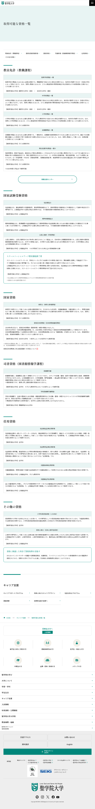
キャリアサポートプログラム (13, 593)
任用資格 (85, 53)
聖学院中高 (31, 760)
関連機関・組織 (8, 722)
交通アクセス (25, 737)
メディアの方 (76, 666)
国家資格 (46, 53)
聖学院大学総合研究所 (79, 762)
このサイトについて (60, 772)
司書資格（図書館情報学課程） (65, 53)
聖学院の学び (7, 674)
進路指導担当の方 (47, 649)
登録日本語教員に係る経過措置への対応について (20, 349)
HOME (8, 618)
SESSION (7, 728)
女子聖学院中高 (32, 762)
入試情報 (5, 704)
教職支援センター (47, 179)
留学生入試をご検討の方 (18, 649)
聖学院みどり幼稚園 (79, 760)
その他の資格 (9, 57)
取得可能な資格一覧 (38, 618)
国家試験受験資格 (32, 53)
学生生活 (5, 692)
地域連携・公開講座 (9, 710)
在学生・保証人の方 (77, 649)
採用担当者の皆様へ (41, 601)
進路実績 (6, 601)
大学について (7, 680)
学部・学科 (6, 686)
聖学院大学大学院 (9, 716)
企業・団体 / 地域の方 (47, 666)
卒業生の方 (18, 666)
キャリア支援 (11, 585)
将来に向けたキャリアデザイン (44, 593)
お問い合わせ (69, 737)
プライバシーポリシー (61, 770)
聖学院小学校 (47, 760)
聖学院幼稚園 (47, 762)
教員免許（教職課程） (12, 53)
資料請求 (25, 744)
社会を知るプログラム (72, 593)
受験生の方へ (47, 630)
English (70, 744)
